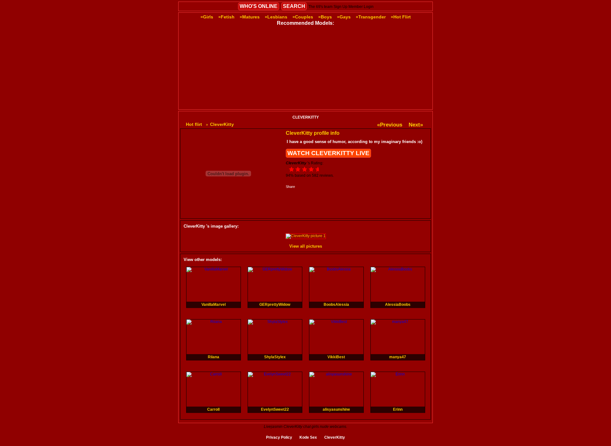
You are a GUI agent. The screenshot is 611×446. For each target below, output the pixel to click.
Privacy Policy (279, 437)
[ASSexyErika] (384, 105)
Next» (416, 125)
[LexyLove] (279, 105)
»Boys (325, 16)
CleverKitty (334, 437)
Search (294, 6)
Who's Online (258, 6)
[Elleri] (384, 65)
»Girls (206, 16)
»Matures (250, 16)
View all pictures (305, 246)
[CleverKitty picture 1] (305, 236)
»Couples (302, 16)
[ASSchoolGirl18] (332, 65)
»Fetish (226, 16)
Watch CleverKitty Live (328, 153)
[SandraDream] (227, 65)
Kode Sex (308, 437)
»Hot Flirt (401, 16)
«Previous (389, 125)
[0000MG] (279, 65)
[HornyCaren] (332, 105)
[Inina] (227, 105)
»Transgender (371, 16)
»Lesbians (276, 16)
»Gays (344, 16)
